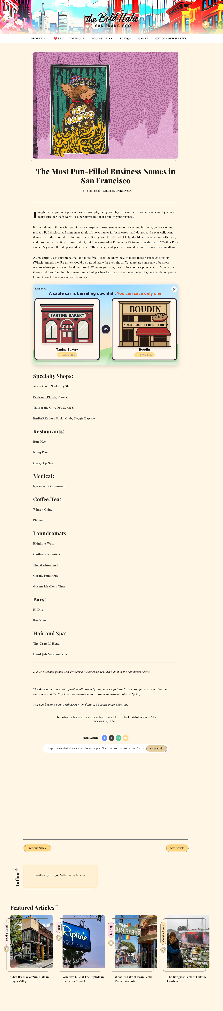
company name (96, 227)
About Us (38, 38)
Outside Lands (163, 933)
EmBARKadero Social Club (52, 418)
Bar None (40, 620)
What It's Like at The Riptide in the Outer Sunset (83, 979)
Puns (95, 717)
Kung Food (41, 452)
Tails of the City (44, 407)
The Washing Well (45, 565)
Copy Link (156, 748)
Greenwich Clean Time (49, 586)
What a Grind (43, 509)
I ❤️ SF (56, 38)
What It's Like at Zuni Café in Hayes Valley (29, 979)
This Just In (111, 717)
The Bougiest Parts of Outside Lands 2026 (187, 979)
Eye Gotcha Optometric (49, 486)
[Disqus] (105, 793)
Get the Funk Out (45, 575)
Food (101, 717)
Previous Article (37, 848)
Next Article (177, 848)
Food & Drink (102, 38)
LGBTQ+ (125, 38)
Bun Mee (39, 441)
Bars (58, 927)
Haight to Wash (44, 543)
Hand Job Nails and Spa (50, 654)
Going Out (76, 38)
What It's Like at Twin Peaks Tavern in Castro (133, 979)
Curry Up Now (43, 463)
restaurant (151, 242)
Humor (88, 717)
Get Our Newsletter (171, 38)
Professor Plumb (44, 397)
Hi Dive (38, 609)
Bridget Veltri (58, 875)
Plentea (38, 520)
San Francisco (76, 717)
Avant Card (41, 386)
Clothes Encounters (46, 554)
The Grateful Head (46, 643)
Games (143, 38)
